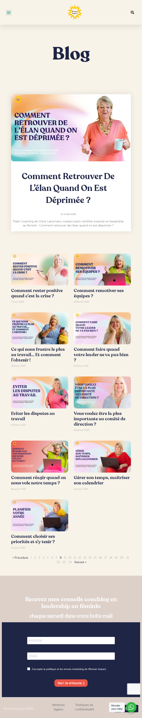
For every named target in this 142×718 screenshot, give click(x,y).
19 (116, 558)
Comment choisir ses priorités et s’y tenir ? (33, 539)
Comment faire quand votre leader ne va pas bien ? (101, 354)
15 (95, 558)
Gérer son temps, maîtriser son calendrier (102, 480)
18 (110, 558)
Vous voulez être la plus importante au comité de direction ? (99, 418)
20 (122, 558)
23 (64, 562)
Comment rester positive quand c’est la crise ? (37, 293)
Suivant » (80, 562)
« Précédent (20, 558)
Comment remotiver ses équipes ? (99, 293)
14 (90, 558)
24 (70, 562)
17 (105, 558)
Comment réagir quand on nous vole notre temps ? (38, 480)
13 (85, 558)
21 (127, 558)
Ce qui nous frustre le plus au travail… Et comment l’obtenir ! (38, 354)
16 (100, 558)
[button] (9, 12)
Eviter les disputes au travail (33, 416)
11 (75, 558)
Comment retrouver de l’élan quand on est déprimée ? (68, 188)
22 (58, 562)
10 (69, 558)
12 (79, 558)
